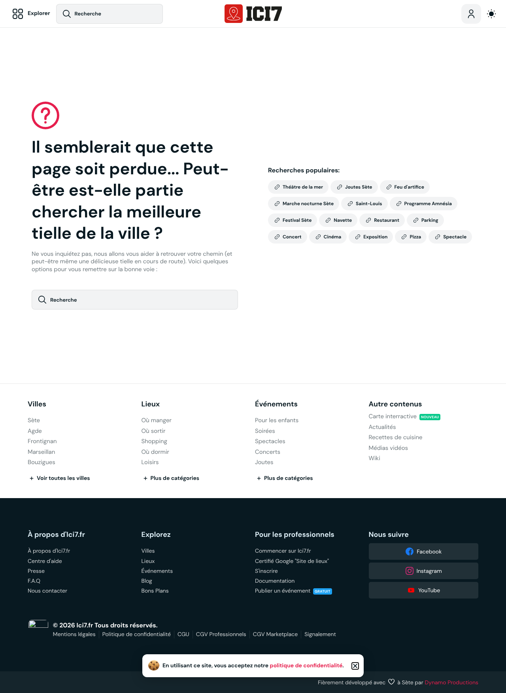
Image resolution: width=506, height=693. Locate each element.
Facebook (429, 551)
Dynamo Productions (452, 682)
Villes (37, 404)
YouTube (429, 590)
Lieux (151, 404)
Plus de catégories (175, 478)
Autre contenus (395, 404)
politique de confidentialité (306, 665)
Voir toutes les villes (63, 478)
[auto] (491, 14)
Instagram (429, 570)
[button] (355, 666)
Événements (276, 404)
